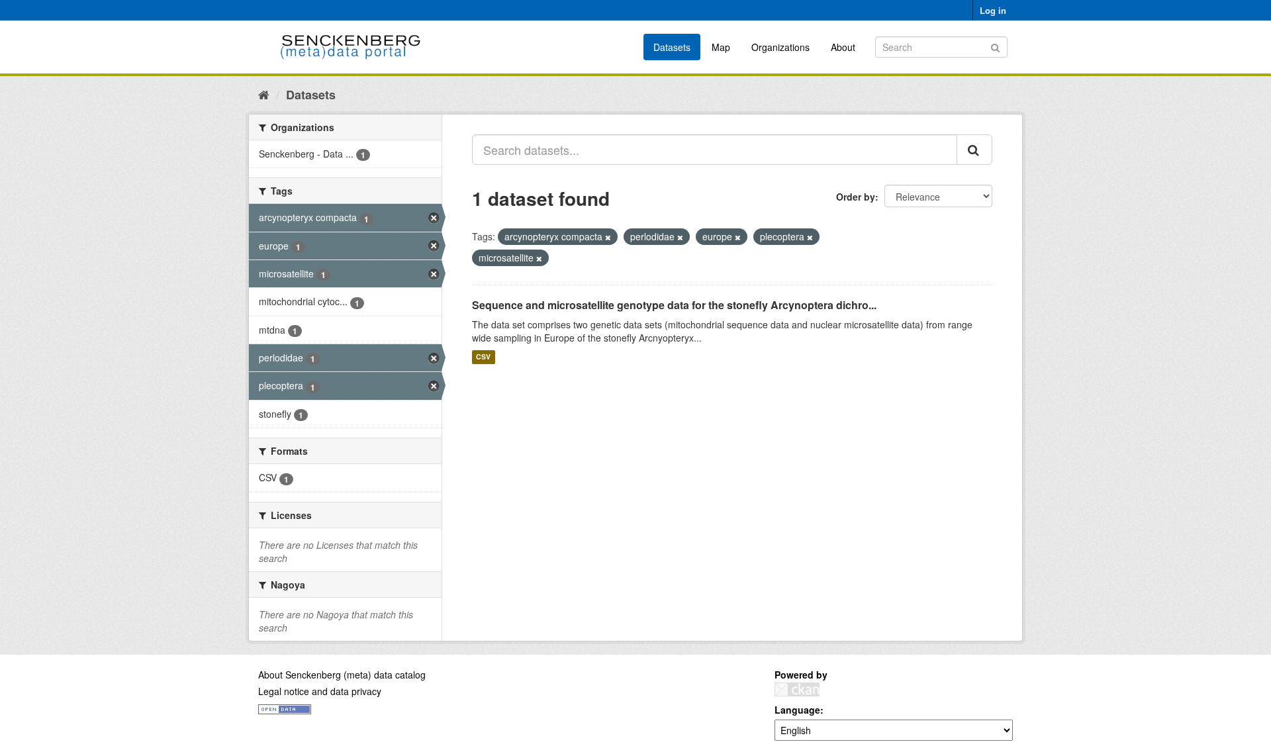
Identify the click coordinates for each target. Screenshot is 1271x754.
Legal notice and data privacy (319, 691)
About (843, 47)
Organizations (780, 47)
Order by (855, 196)
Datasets (671, 47)
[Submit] (995, 46)
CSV (483, 357)
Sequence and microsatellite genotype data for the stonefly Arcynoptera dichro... (674, 304)
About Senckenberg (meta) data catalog (342, 674)
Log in (993, 10)
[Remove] (608, 237)
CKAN (797, 689)
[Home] (263, 94)
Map (721, 47)
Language (797, 709)
